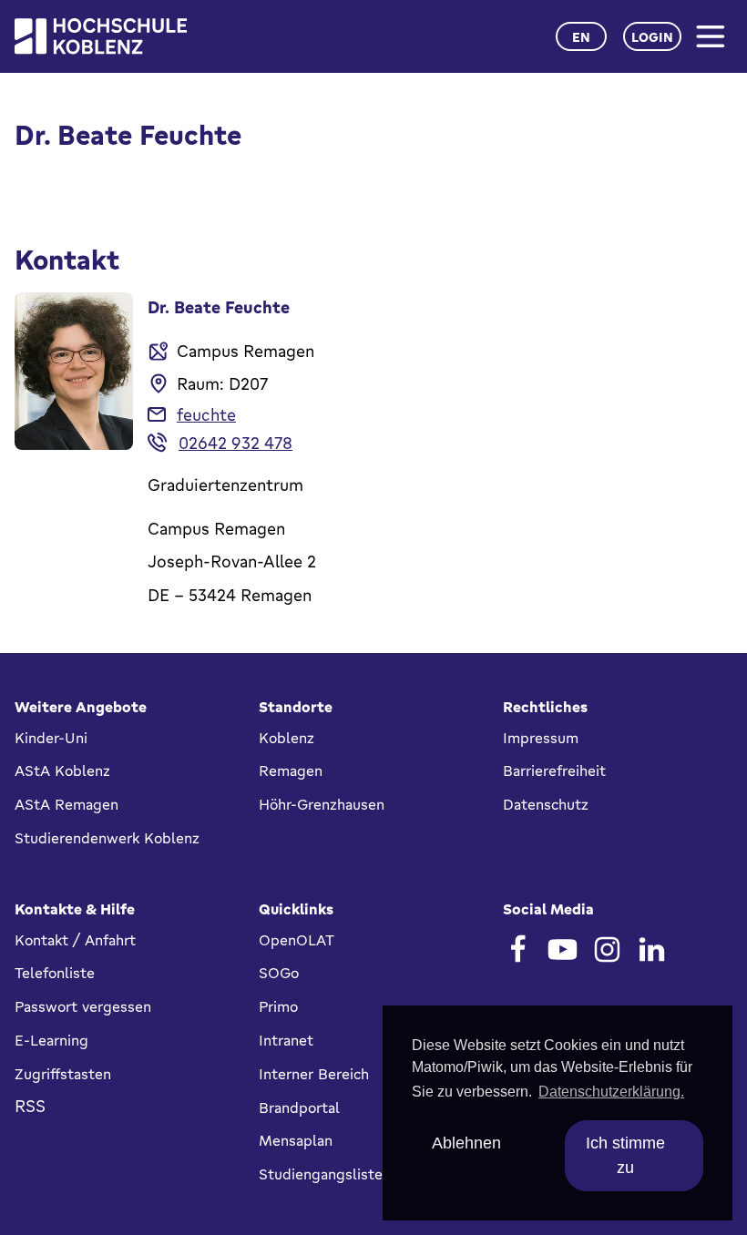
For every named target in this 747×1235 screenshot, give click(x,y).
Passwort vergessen (83, 1006)
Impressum (540, 738)
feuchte (206, 414)
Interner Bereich (314, 1074)
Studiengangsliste (321, 1174)
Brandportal (299, 1107)
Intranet (286, 1040)
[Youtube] (562, 949)
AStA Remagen (66, 804)
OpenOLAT (296, 940)
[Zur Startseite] (101, 36)
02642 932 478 (235, 443)
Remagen (290, 770)
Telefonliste (55, 973)
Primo (278, 1006)
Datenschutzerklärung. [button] (611, 1091)
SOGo (279, 973)
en (581, 37)
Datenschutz (545, 804)
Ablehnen (466, 1143)
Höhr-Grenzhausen (321, 804)
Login (652, 37)
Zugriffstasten (63, 1074)
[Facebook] (518, 949)
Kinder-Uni (51, 738)
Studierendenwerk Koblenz (107, 838)
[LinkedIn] (652, 949)
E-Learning (51, 1040)
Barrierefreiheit (554, 770)
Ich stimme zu (625, 1155)
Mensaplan (296, 1140)
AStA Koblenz (62, 770)
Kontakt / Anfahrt (75, 940)
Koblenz (286, 738)
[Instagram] (607, 949)
